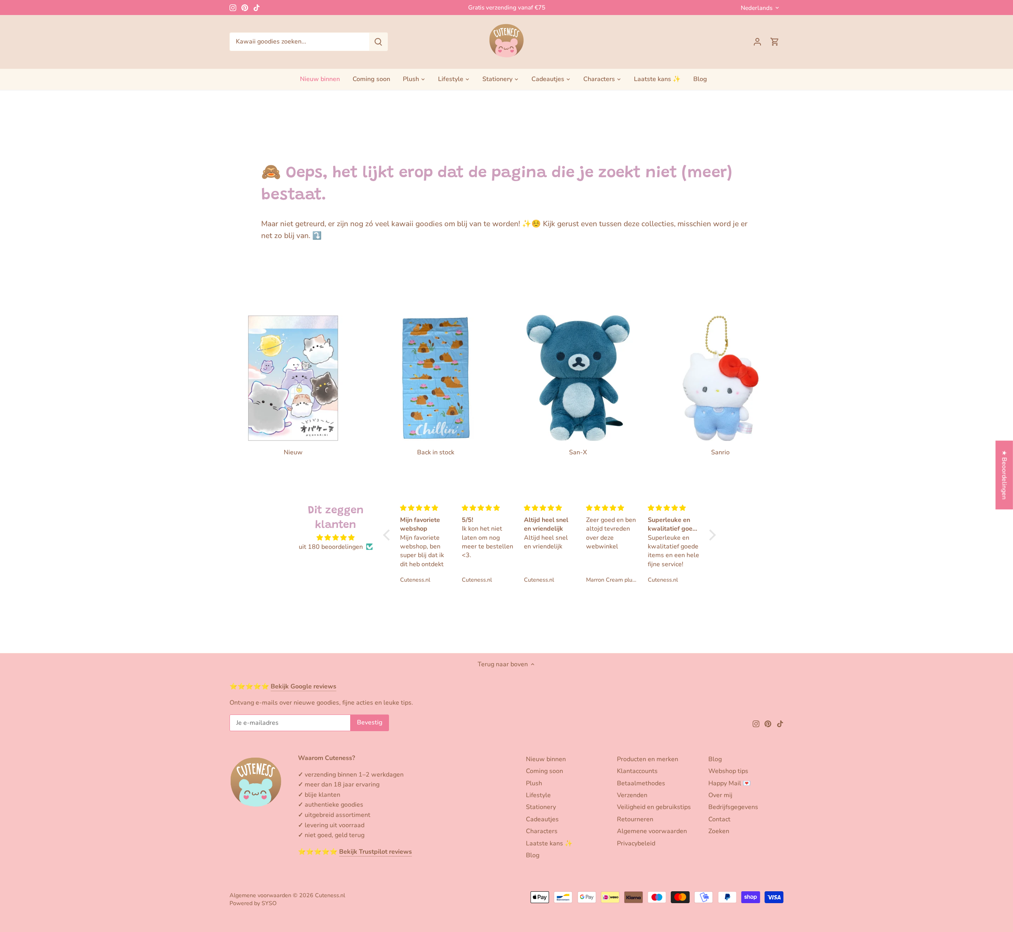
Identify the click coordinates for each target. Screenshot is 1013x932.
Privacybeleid (636, 843)
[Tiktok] (256, 7)
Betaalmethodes (641, 783)
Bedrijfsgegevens (733, 807)
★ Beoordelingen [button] (1004, 474)
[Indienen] (378, 42)
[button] (388, 534)
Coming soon (544, 771)
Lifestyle (538, 795)
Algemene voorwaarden (652, 831)
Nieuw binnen (546, 759)
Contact (719, 819)
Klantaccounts (637, 771)
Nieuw (293, 452)
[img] (335, 537)
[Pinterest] (244, 7)
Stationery (541, 807)
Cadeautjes (542, 819)
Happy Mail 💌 (729, 783)
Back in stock (435, 452)
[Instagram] (233, 7)
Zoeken (718, 831)
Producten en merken (647, 759)
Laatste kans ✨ (549, 843)
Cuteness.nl (330, 895)
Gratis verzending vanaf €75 (506, 7)
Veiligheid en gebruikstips (654, 807)
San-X (578, 452)
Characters (542, 831)
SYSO (269, 903)
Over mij (720, 795)
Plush (534, 783)
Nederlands (756, 7)
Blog (532, 855)
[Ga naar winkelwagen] (775, 42)
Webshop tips (728, 771)
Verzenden (632, 795)
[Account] (757, 42)
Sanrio (720, 452)
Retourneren (635, 819)
